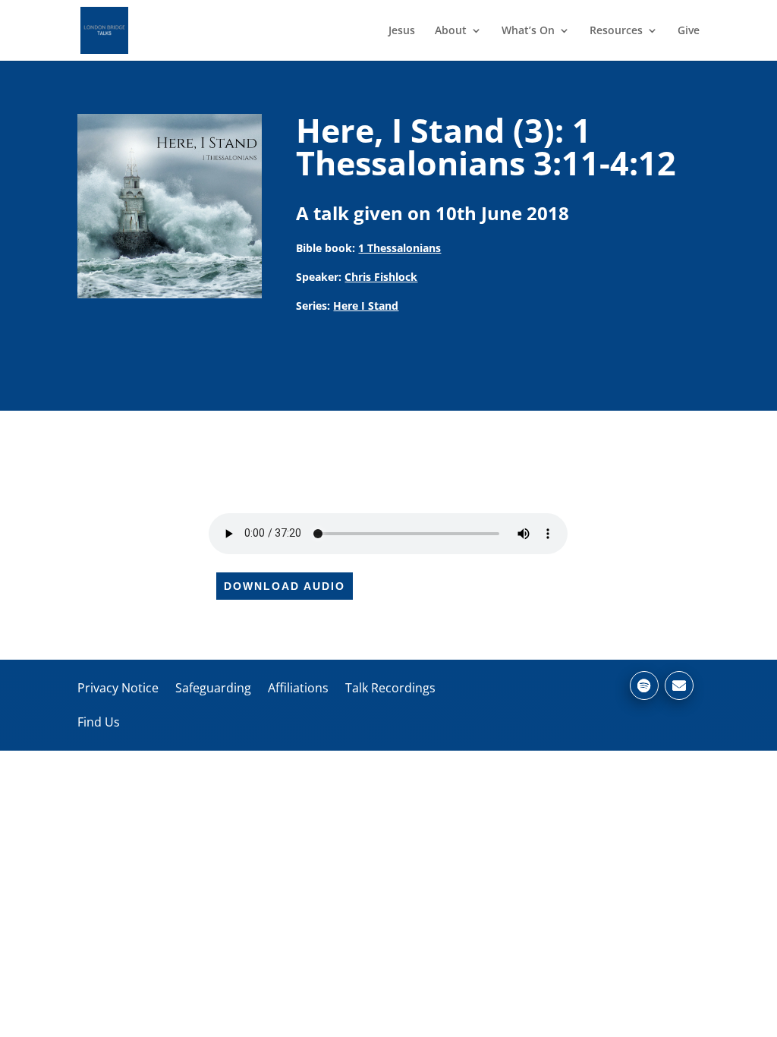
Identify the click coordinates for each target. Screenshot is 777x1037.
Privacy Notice (118, 687)
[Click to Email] (679, 685)
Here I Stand (365, 305)
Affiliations (298, 687)
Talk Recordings (390, 687)
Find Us (98, 722)
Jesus (401, 31)
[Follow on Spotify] (644, 685)
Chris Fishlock (380, 276)
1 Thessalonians (399, 248)
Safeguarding (213, 687)
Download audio (284, 586)
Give (689, 31)
